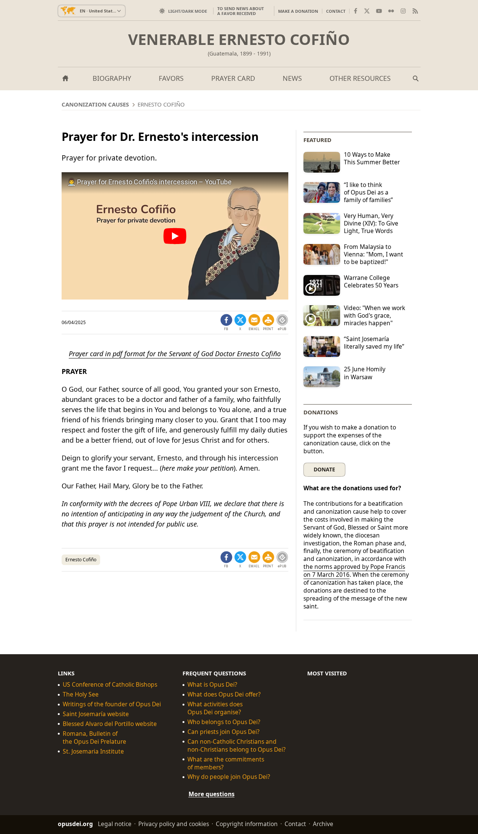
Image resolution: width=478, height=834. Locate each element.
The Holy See (81, 694)
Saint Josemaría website (96, 714)
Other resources (360, 78)
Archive (323, 824)
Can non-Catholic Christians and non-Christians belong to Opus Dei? (236, 746)
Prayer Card (233, 78)
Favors (171, 78)
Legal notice (114, 824)
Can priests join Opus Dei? (223, 732)
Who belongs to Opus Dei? (223, 722)
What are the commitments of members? (225, 763)
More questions (212, 794)
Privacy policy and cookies (173, 824)
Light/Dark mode (187, 11)
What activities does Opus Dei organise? (215, 708)
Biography (112, 78)
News (292, 78)
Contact (335, 11)
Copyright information (247, 824)
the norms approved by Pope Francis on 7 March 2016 (354, 570)
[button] (268, 322)
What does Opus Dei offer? (224, 694)
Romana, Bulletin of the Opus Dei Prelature (94, 738)
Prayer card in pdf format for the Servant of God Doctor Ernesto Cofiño (175, 353)
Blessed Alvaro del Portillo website (110, 724)
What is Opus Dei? (212, 685)
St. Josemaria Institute (93, 751)
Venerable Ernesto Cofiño (239, 39)
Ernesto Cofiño (80, 559)
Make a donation (298, 11)
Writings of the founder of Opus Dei (112, 704)
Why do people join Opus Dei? (228, 777)
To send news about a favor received (240, 11)
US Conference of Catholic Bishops (110, 685)
